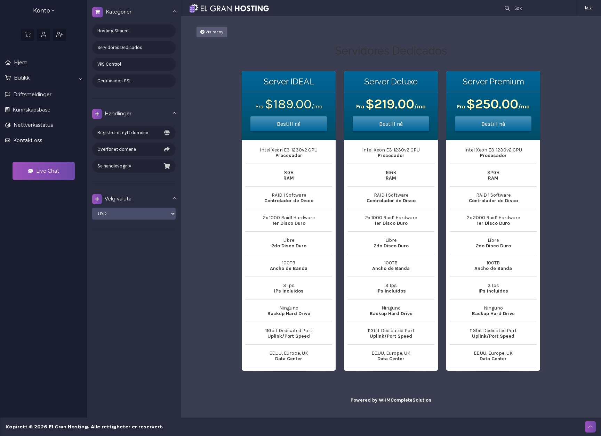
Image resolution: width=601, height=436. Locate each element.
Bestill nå (288, 124)
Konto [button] (42, 10)
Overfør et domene (116, 149)
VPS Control (109, 64)
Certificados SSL (114, 80)
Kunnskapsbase (30, 110)
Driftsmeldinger (31, 94)
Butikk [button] (21, 78)
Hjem (20, 62)
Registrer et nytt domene (122, 132)
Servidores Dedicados (119, 47)
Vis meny (214, 32)
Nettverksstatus (32, 125)
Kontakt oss (27, 140)
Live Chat (47, 171)
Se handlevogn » (114, 165)
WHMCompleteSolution (405, 400)
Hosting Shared (113, 30)
